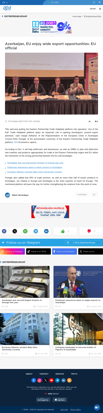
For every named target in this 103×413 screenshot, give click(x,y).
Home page (77, 16)
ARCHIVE (59, 374)
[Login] (99, 2)
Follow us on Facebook (65, 251)
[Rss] (69, 380)
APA (16, 142)
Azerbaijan (82, 194)
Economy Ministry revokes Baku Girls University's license (34, 172)
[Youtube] (51, 380)
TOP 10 (74, 374)
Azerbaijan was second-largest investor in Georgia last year (35, 163)
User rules (64, 409)
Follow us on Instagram (13, 251)
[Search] (94, 2)
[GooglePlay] (43, 400)
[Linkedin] (63, 380)
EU (94, 194)
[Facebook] (33, 380)
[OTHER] (99, 9)
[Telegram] (57, 380)
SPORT (93, 9)
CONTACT (44, 374)
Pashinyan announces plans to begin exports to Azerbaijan (34, 167)
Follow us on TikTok (38, 251)
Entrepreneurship (92, 16)
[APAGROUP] (51, 393)
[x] (45, 380)
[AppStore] (60, 400)
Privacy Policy (75, 409)
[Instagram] (39, 380)
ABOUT (29, 374)
